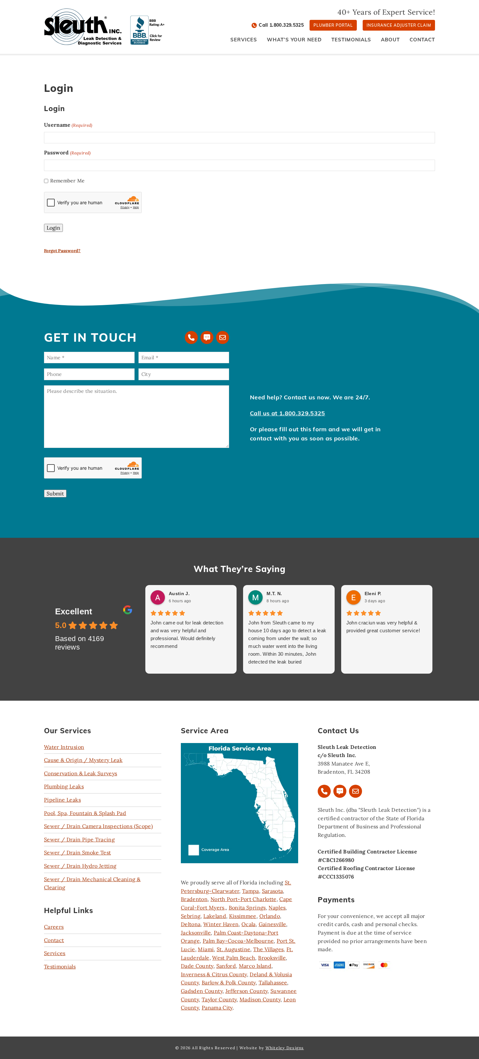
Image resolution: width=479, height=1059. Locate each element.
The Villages (268, 949)
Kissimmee (242, 916)
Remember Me (67, 181)
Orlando (269, 916)
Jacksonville (196, 932)
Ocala (248, 924)
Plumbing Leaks (64, 786)
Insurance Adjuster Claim (399, 25)
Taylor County (219, 999)
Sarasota (272, 891)
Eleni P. (373, 593)
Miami (206, 949)
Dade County (197, 966)
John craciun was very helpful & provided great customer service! (383, 626)
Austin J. (179, 593)
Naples (277, 907)
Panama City (217, 1007)
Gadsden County (202, 991)
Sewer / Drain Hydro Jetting (80, 866)
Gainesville (272, 924)
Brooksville (272, 957)
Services (54, 953)
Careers (54, 926)
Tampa (250, 891)
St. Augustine (234, 949)
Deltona (190, 924)
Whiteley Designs (285, 1047)
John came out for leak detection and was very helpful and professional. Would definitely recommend (187, 634)
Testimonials (60, 966)
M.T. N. (274, 593)
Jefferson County (246, 991)
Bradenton (194, 899)
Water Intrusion (64, 747)
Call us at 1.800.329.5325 (287, 413)
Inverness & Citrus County (214, 974)
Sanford (226, 966)
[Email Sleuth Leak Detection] (222, 337)
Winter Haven (221, 924)
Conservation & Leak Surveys (80, 773)
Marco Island (255, 966)
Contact (54, 940)
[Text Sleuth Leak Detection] (206, 337)
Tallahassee (273, 982)
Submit (55, 493)
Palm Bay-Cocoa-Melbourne (238, 940)
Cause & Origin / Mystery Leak (83, 760)
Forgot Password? (62, 250)
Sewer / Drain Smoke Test (77, 852)
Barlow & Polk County (229, 982)
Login (53, 227)
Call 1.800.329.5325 (281, 25)
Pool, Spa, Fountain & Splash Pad (85, 813)
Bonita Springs (247, 907)
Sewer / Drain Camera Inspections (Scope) (98, 826)
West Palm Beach (233, 957)
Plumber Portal (333, 25)
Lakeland (214, 916)
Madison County (260, 999)
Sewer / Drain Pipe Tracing (79, 839)
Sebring (190, 916)
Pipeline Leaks (62, 799)
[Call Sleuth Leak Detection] (191, 337)
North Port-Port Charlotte (243, 899)
